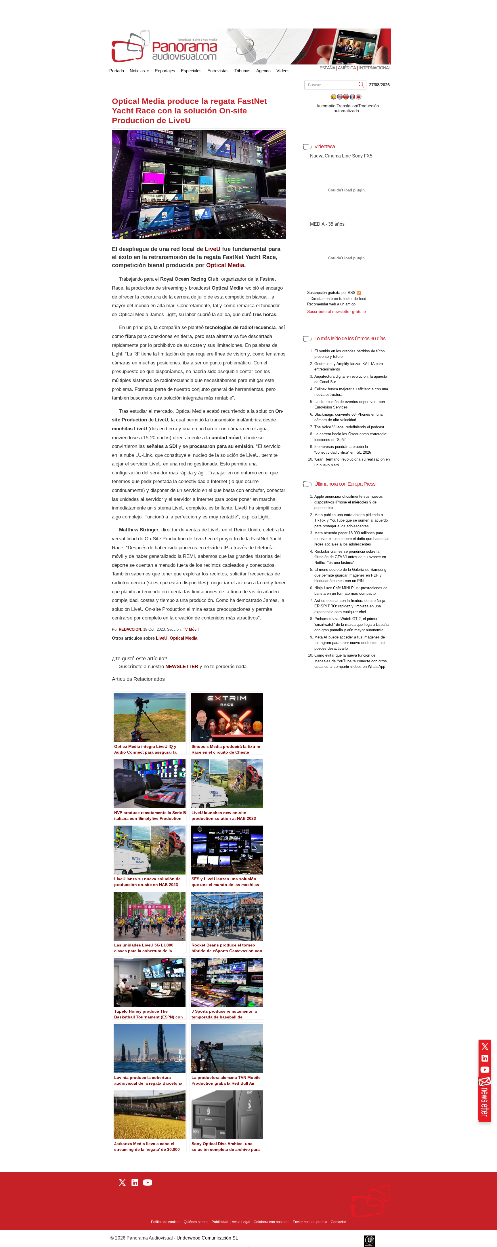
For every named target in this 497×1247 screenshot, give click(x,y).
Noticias (138, 70)
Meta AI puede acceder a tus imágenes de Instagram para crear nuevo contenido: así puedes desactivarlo (349, 643)
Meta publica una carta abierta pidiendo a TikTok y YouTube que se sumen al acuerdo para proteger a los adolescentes (351, 520)
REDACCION (130, 629)
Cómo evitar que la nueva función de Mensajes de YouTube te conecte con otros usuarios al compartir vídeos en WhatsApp (350, 661)
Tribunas (242, 70)
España (328, 67)
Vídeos (283, 70)
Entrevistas (218, 70)
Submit (362, 84)
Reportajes (165, 70)
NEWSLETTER (181, 666)
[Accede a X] (485, 1046)
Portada (116, 69)
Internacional (375, 67)
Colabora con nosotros (271, 1222)
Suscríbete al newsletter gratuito (336, 311)
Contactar (338, 1222)
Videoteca (324, 146)
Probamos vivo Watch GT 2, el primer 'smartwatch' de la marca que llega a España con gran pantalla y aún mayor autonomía (351, 624)
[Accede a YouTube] (485, 1069)
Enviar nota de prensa (310, 1222)
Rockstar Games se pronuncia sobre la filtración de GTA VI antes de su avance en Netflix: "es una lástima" (350, 557)
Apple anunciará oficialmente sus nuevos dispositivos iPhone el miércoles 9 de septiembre (348, 502)
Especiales (191, 70)
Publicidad (220, 1222)
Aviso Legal (241, 1222)
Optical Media (225, 265)
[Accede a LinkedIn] (485, 1058)
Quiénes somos (196, 1222)
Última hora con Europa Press (344, 484)
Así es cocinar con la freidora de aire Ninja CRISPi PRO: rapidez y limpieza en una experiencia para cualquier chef (349, 606)
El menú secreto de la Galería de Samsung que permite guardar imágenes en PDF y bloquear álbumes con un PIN (350, 575)
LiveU (212, 249)
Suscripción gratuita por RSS (332, 292)
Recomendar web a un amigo (331, 304)
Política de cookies (165, 1222)
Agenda (263, 70)
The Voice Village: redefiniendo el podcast (349, 427)
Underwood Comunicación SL (207, 1237)
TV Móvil (191, 629)
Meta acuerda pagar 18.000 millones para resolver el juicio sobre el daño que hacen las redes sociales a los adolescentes (351, 538)
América (347, 67)
